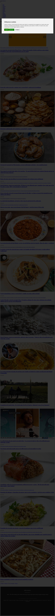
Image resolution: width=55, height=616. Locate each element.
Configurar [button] (17, 29)
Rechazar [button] (11, 29)
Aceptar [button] (6, 29)
